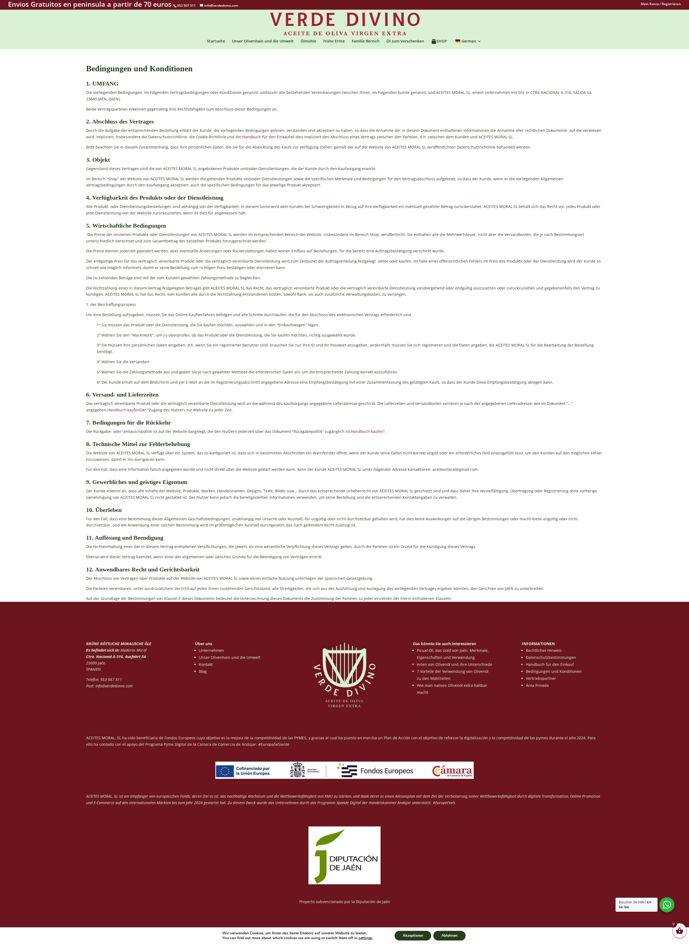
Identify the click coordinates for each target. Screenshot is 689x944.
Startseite (216, 41)
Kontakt (206, 664)
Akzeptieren (413, 935)
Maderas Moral (133, 650)
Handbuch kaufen (123, 409)
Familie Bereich (365, 41)
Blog (203, 671)
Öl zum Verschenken (405, 41)
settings (365, 938)
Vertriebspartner (541, 678)
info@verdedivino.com (114, 685)
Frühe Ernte (334, 41)
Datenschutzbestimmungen (551, 657)
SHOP (442, 41)
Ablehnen (449, 935)
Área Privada (537, 685)
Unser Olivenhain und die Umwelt (263, 41)
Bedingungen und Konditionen (554, 671)
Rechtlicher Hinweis (544, 650)
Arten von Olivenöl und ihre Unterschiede (454, 664)
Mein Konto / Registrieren (661, 4)
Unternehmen (211, 650)
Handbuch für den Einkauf (266, 136)
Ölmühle (308, 41)
